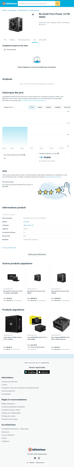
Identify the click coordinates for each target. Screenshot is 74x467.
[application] (37, 130)
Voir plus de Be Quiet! (9, 248)
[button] (10, 50)
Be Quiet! (26, 222)
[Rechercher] (57, 3)
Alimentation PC (34, 10)
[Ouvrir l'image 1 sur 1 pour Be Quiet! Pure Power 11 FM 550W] (16, 24)
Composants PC (23, 10)
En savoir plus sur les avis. (53, 177)
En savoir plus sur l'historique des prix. (34, 100)
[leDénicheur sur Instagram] (39, 458)
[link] (13, 285)
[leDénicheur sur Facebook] (35, 458)
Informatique (12, 10)
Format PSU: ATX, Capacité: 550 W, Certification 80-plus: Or (54, 23)
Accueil (4, 10)
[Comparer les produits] (33, 14)
